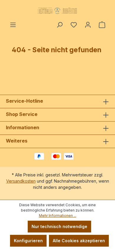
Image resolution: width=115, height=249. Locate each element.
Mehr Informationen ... (57, 215)
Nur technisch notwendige (59, 226)
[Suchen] (59, 25)
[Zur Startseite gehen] (57, 10)
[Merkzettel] (74, 25)
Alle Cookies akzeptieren (79, 240)
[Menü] (13, 25)
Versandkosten (21, 181)
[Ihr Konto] (88, 25)
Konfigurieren (28, 240)
